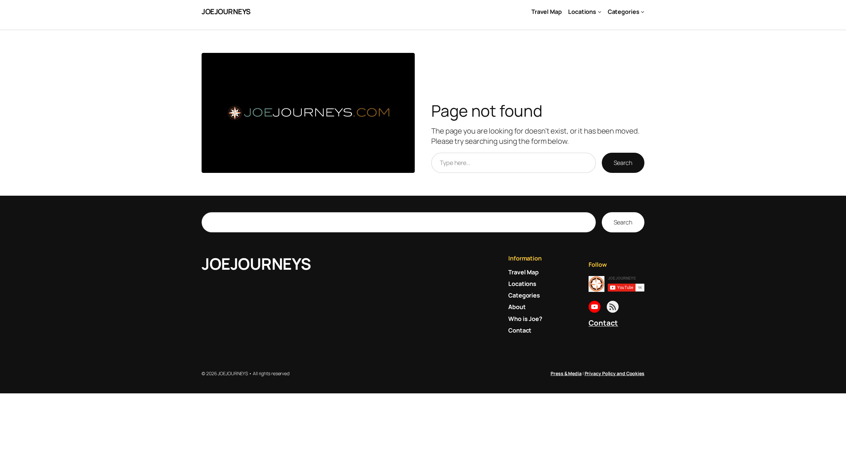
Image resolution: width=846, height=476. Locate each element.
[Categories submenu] (642, 12)
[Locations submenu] (599, 12)
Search (623, 163)
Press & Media (566, 373)
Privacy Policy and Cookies (614, 373)
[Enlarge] (406, 61)
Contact (603, 323)
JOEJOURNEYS (226, 12)
